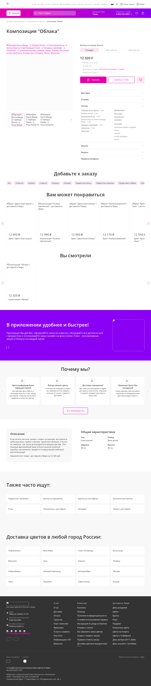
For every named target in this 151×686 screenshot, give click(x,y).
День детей (113, 440)
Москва (116, 571)
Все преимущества (75, 410)
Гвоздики (82, 509)
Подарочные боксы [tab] (83, 183)
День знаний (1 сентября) (124, 643)
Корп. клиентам (78, 4)
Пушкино (47, 581)
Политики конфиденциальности (92, 615)
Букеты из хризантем (53, 498)
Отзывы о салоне (85, 627)
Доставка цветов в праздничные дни (92, 645)
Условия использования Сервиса (92, 619)
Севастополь (84, 581)
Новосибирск (14, 571)
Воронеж (12, 561)
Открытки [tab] (19, 183)
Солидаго (118, 120)
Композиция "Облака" (19, 297)
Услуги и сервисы (62, 631)
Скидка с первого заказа (88, 635)
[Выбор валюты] (116, 4)
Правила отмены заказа (88, 639)
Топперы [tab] (67, 183)
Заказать (96, 79)
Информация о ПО (62, 639)
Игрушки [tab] (55, 183)
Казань (116, 581)
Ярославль (48, 550)
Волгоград (118, 550)
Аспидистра (119, 117)
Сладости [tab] (43, 183)
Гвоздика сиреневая (89, 125)
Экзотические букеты (122, 498)
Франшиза (58, 627)
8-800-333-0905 (15, 620)
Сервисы (104, 4)
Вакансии (58, 643)
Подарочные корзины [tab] (105, 183)
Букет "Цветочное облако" (83, 236)
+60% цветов (133, 50)
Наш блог (58, 635)
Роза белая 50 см (88, 116)
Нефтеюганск (14, 550)
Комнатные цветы (121, 627)
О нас (34, 4)
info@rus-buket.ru (16, 626)
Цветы (115, 611)
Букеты (116, 615)
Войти (142, 4)
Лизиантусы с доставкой (54, 509)
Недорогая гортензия (18, 498)
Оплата (48, 4)
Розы (10, 509)
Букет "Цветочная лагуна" (20, 236)
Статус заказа (128, 4)
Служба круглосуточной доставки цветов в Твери (29, 668)
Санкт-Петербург (86, 550)
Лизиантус (85, 128)
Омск (10, 581)
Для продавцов (65, 4)
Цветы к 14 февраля (122, 635)
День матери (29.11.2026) (124, 639)
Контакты (88, 4)
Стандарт (89, 50)
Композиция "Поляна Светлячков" (50, 237)
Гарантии (55, 4)
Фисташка (118, 113)
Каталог (15, 13)
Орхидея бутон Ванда (90, 110)
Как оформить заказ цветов (90, 631)
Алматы (81, 561)
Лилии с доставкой (121, 509)
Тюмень (116, 561)
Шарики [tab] (31, 183)
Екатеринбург (84, 571)
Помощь (96, 4)
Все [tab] (9, 183)
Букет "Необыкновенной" (114, 236)
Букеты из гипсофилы (88, 498)
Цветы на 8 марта (121, 631)
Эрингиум (85, 131)
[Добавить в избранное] (141, 80)
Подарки (117, 623)
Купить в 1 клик (122, 79)
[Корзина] (143, 13)
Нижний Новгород (51, 571)
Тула (45, 561)
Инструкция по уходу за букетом (92, 623)
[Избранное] (136, 13)
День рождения (120, 607)
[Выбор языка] (112, 4)
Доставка (40, 4)
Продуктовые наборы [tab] (127, 183)
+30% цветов (110, 50)
